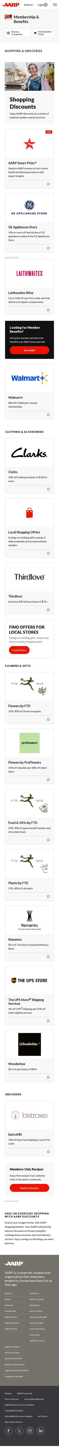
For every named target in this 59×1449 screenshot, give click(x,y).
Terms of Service (12, 1399)
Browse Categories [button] (16, 33)
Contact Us (34, 1293)
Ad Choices (43, 1416)
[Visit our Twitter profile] (19, 1431)
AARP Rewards (11, 1317)
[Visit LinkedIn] (41, 1431)
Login (41, 4)
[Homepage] (11, 4)
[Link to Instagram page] (30, 1431)
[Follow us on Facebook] (9, 1431)
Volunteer (9, 1305)
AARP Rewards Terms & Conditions (19, 1405)
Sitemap (8, 1393)
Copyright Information (14, 1410)
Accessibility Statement (34, 1399)
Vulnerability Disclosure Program (18, 1416)
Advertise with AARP (38, 1317)
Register (28, 4)
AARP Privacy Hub (24, 1393)
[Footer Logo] (29, 1263)
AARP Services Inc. (37, 1341)
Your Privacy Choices (13, 1422)
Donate (8, 1299)
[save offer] (48, 184)
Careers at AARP (36, 1323)
